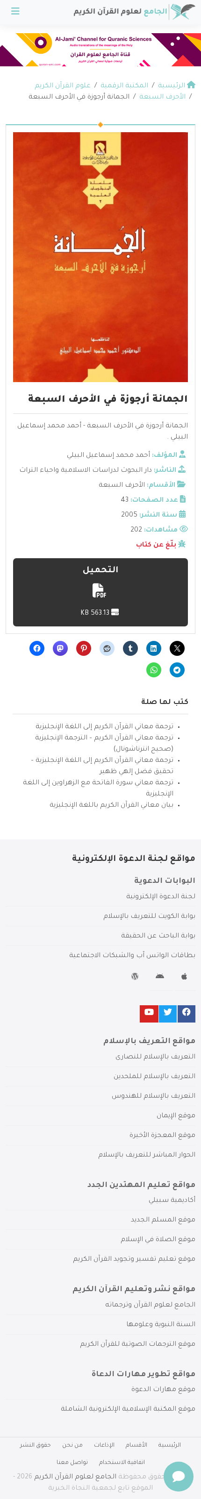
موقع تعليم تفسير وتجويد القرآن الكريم (134, 1260)
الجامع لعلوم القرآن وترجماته (150, 1305)
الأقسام (136, 1445)
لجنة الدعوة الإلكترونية (160, 897)
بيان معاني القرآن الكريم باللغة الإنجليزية (111, 806)
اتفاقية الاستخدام (122, 1463)
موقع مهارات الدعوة (163, 1390)
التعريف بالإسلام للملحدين (154, 1077)
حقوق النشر (35, 1445)
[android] (161, 978)
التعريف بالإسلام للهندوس (153, 1097)
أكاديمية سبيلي (172, 1201)
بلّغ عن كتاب (156, 545)
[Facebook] (186, 1014)
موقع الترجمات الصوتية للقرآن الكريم (137, 1345)
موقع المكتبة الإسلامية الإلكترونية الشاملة (128, 1410)
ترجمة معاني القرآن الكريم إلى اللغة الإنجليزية (104, 727)
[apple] (185, 978)
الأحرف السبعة (122, 486)
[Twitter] (168, 1014)
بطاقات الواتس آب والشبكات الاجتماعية (132, 956)
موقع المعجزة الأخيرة (162, 1136)
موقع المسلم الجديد (163, 1220)
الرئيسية (169, 1445)
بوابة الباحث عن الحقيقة (158, 936)
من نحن (72, 1445)
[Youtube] (149, 1014)
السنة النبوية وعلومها (160, 1325)
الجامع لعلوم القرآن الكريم (75, 1477)
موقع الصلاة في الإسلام (158, 1240)
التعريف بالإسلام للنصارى (155, 1057)
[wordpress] (136, 978)
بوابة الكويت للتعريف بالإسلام (149, 917)
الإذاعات (104, 1445)
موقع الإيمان (176, 1116)
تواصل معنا (72, 1463)
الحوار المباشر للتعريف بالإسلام (146, 1155)
